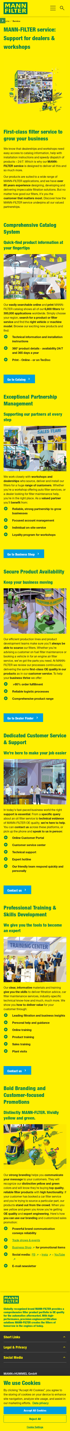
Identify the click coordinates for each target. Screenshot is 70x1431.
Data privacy (40, 1402)
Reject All (35, 1419)
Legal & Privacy (15, 1347)
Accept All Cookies (35, 1410)
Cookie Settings (35, 1427)
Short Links (12, 1337)
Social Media (13, 1357)
